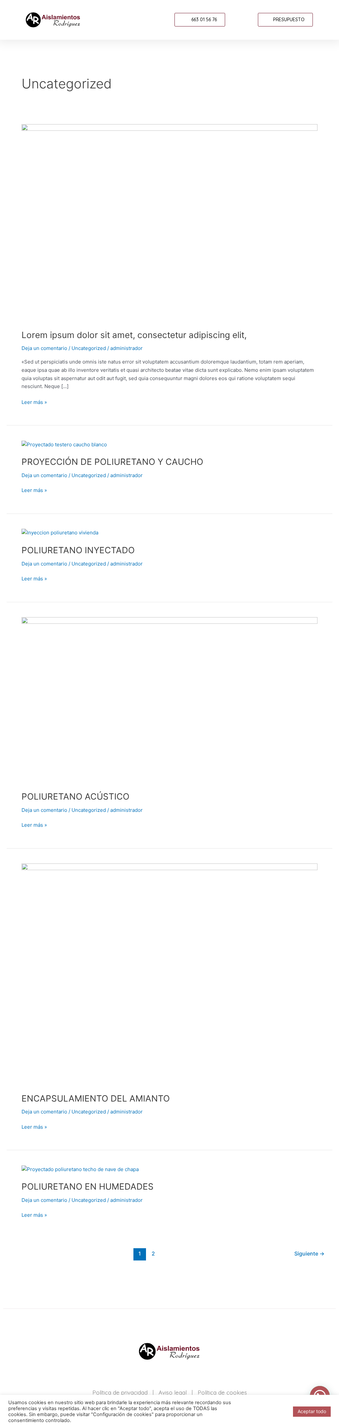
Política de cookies (222, 1392)
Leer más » (34, 401)
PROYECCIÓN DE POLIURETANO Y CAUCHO (112, 462)
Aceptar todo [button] (312, 1411)
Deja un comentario (44, 348)
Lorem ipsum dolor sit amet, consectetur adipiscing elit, (134, 335)
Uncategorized (89, 348)
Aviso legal (173, 1392)
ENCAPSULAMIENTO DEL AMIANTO (96, 1098)
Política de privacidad (120, 1392)
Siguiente (309, 1254)
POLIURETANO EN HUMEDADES (88, 1186)
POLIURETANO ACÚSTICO (75, 796)
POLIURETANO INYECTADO (78, 550)
